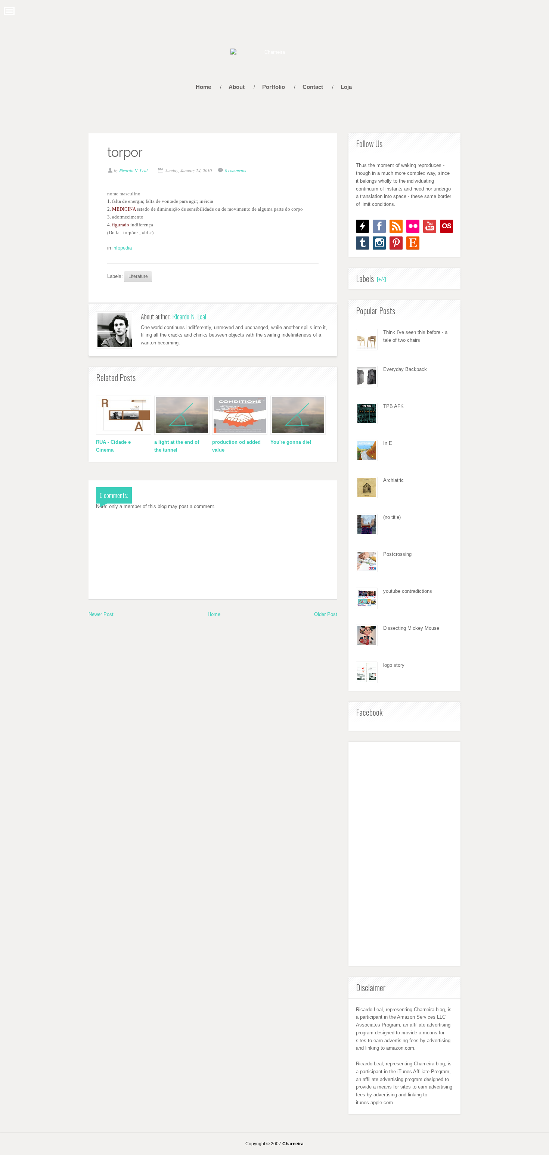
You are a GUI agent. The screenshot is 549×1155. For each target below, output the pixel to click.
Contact (313, 87)
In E (387, 443)
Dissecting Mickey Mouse (411, 628)
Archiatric (393, 480)
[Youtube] (429, 226)
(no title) (392, 517)
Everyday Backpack (405, 369)
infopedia (122, 248)
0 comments (235, 170)
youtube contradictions (407, 591)
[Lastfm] (446, 226)
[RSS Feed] (396, 226)
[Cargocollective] (362, 226)
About (237, 87)
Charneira (293, 1143)
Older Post (325, 614)
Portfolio (273, 87)
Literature (138, 276)
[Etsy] (412, 243)
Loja (346, 87)
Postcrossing (397, 554)
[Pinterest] (396, 243)
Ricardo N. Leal (189, 316)
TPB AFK (393, 406)
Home (203, 87)
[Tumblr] (362, 243)
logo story (393, 665)
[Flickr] (412, 226)
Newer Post (101, 614)
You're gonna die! (290, 442)
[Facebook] (379, 226)
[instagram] (379, 243)
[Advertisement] (404, 854)
